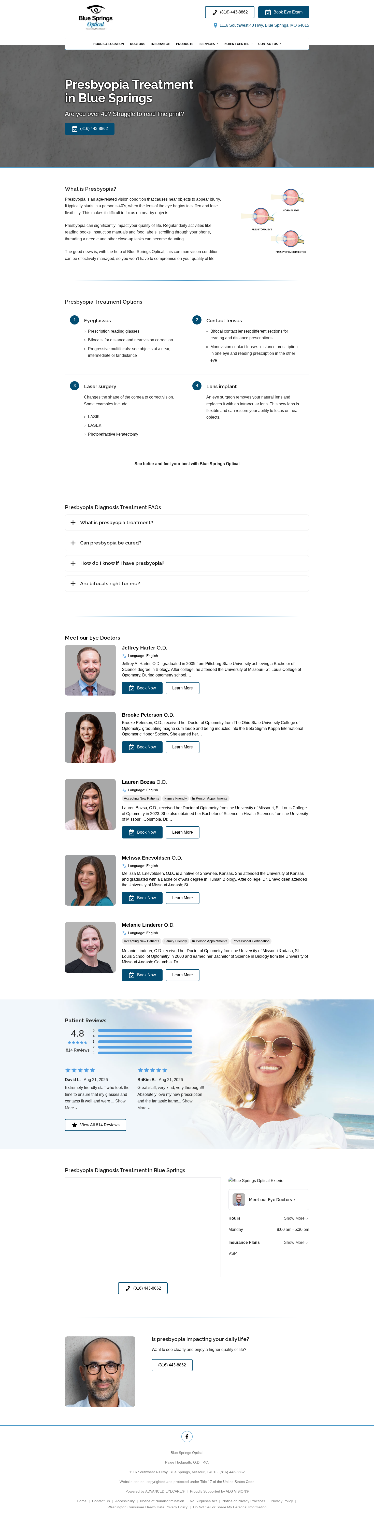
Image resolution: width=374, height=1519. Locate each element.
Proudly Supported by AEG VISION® (219, 1491)
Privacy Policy (282, 1501)
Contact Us (268, 44)
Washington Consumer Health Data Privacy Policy (148, 1507)
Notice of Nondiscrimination (162, 1501)
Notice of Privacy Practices (243, 1501)
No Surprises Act (203, 1501)
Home (82, 1501)
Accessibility (125, 1501)
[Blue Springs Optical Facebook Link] (186, 1436)
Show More (294, 1218)
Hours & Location (108, 44)
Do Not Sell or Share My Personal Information (230, 1507)
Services (207, 44)
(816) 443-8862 (232, 1472)
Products (184, 44)
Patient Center (237, 44)
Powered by (154, 1491)
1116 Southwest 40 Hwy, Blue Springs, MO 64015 (264, 25)
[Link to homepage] (106, 17)
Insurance (160, 44)
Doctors (137, 44)
